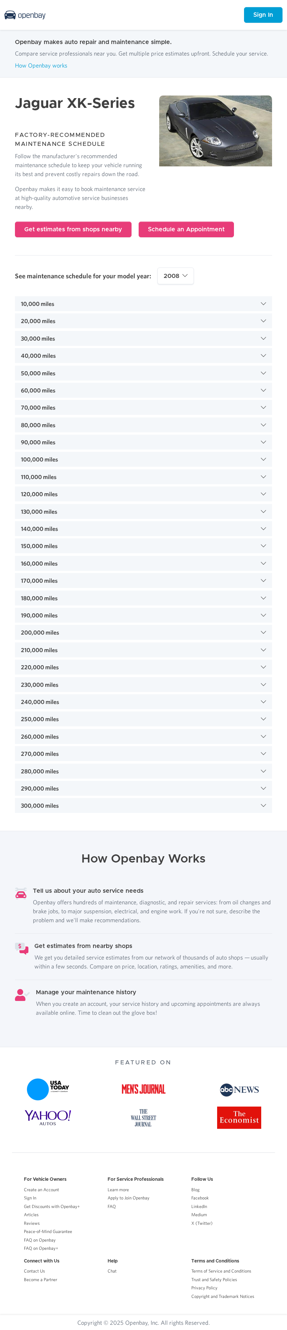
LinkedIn (199, 1206)
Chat (112, 1270)
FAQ (112, 1206)
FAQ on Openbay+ (41, 1248)
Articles (31, 1214)
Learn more (118, 1189)
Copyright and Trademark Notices (222, 1296)
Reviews (32, 1223)
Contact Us (34, 1270)
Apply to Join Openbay (128, 1197)
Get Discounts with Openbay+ (52, 1206)
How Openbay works (41, 65)
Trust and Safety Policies (214, 1279)
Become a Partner (40, 1279)
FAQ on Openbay (40, 1239)
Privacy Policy (204, 1287)
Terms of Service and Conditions (221, 1270)
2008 (171, 276)
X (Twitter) (202, 1223)
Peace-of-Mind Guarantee (48, 1231)
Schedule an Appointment (186, 229)
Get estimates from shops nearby (73, 229)
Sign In (263, 15)
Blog (195, 1189)
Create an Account (41, 1189)
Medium (199, 1214)
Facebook (200, 1197)
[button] (143, 303)
